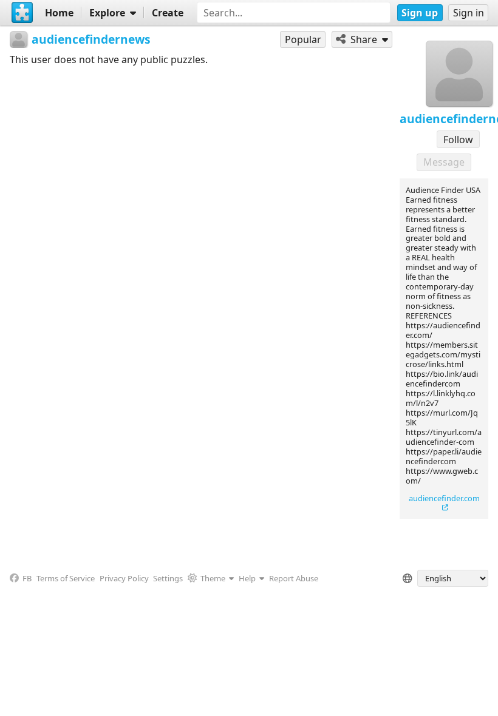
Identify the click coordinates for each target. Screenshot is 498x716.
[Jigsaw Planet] (22, 12)
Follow (458, 139)
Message (444, 162)
